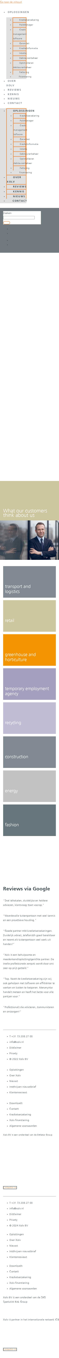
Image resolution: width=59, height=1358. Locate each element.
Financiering (25, 77)
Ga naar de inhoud (11, 2)
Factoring (24, 72)
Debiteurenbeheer (28, 58)
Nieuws (14, 99)
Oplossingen (18, 12)
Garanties (24, 43)
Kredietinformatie (28, 48)
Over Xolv (14, 179)
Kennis (13, 94)
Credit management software (20, 34)
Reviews (14, 90)
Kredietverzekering (29, 20)
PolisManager (26, 25)
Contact (15, 103)
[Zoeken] (6, 222)
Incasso (23, 53)
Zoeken (7, 213)
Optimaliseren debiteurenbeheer (23, 65)
